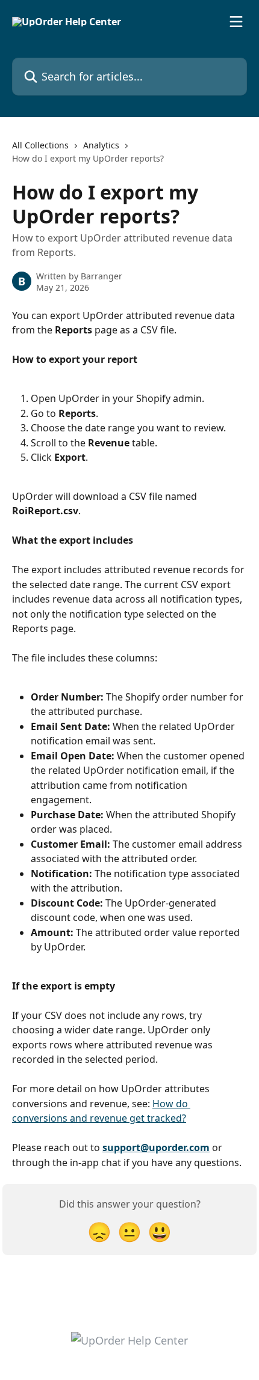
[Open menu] (236, 21)
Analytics (101, 145)
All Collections (40, 145)
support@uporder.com (156, 1147)
